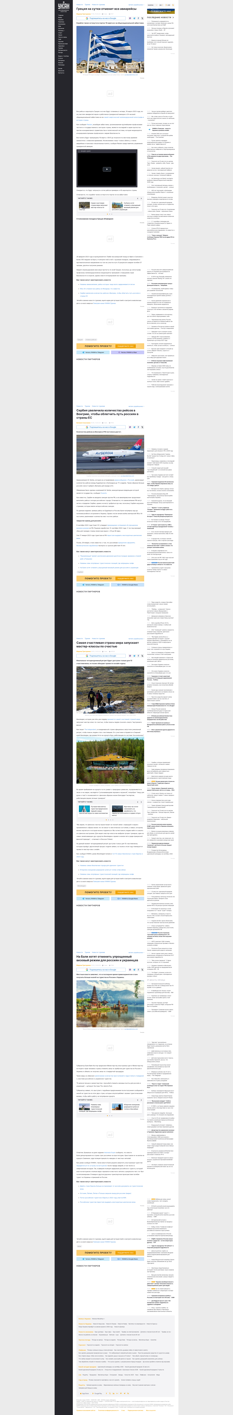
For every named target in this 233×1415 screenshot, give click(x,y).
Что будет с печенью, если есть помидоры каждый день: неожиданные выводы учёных (159, 974)
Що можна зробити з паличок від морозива (156, 1361)
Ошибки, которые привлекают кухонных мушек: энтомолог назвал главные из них (158, 764)
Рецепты (85, 1375)
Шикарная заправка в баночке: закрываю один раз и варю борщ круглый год (160, 617)
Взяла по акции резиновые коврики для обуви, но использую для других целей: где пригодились (160, 833)
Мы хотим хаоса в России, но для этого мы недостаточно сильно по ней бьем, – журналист (161, 118)
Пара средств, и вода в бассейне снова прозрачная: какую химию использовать (159, 604)
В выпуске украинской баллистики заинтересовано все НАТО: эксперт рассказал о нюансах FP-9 (160, 1152)
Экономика (61, 24)
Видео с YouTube (63, 56)
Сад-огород (83, 1380)
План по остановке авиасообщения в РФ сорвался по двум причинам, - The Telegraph (160, 156)
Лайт (59, 39)
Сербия (80, 572)
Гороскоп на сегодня (107, 1345)
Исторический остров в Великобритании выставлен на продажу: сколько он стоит (160, 1221)
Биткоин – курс (114, 1334)
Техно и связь (62, 37)
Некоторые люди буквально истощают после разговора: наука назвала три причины (160, 1269)
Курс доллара (99, 1332)
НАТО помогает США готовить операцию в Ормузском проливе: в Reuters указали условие (160, 943)
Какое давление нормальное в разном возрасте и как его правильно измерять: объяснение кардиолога (159, 302)
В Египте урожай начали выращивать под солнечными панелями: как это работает (161, 1207)
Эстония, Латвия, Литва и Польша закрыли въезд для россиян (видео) (105, 1193)
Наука (60, 35)
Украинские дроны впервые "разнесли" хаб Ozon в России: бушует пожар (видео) (159, 845)
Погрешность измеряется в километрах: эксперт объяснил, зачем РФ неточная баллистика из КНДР (160, 23)
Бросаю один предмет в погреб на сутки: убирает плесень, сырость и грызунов (160, 350)
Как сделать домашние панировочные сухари (93, 1353)
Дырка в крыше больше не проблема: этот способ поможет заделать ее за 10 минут (160, 42)
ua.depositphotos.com (131, 75)
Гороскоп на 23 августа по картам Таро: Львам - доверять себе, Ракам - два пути (160, 163)
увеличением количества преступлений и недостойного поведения (119, 1076)
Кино (136, 1375)
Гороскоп (82, 1345)
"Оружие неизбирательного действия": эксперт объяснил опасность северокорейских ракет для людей (160, 1283)
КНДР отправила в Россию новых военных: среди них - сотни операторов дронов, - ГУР (160, 1240)
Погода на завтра (97, 1340)
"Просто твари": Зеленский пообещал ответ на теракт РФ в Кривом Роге (160, 1085)
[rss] (128, 1393)
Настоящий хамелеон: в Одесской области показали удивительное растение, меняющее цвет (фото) (160, 659)
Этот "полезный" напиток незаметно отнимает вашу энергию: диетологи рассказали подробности (160, 631)
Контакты (61, 73)
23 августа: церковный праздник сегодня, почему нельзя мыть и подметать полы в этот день (160, 204)
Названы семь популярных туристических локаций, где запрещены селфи (107, 563)
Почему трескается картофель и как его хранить (104, 1380)
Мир (59, 26)
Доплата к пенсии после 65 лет (130, 1334)
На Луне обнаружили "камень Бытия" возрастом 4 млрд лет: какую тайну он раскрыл (161, 455)
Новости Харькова (99, 1324)
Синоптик (153, 1340)
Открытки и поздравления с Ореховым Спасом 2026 (121, 1369)
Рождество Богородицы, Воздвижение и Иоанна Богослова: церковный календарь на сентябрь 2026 (160, 852)
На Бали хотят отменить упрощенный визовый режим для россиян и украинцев (109, 568)
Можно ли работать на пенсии (88, 1334)
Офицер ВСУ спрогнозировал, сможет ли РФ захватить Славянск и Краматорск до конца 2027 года (158, 338)
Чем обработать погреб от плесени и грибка (92, 1361)
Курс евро (108, 1332)
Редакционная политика (135, 1410)
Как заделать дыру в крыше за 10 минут (118, 1356)
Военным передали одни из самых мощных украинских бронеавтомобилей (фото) (160, 1159)
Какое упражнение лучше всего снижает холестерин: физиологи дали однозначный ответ (159, 886)
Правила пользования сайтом (85, 1410)
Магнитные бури (144, 1340)
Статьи (60, 58)
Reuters (89, 124)
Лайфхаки (82, 1350)
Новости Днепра (119, 1326)
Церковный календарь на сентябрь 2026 (110, 1367)
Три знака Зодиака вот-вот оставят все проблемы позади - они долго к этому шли (160, 476)
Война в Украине (85, 1319)
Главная (60, 15)
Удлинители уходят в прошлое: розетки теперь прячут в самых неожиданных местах (159, 569)
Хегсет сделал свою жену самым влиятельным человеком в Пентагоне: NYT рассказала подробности (160, 955)
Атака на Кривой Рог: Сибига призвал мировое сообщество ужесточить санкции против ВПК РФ (160, 927)
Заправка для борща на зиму (88, 1388)
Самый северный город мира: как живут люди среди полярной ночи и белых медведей (160, 1145)
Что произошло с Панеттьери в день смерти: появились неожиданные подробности (160, 374)
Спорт (60, 33)
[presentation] (137, 198)
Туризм (60, 48)
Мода (158, 1375)
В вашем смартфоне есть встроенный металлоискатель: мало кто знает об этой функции (159, 552)
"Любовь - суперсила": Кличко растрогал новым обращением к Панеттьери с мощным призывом (158, 611)
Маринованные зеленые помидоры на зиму (117, 1385)
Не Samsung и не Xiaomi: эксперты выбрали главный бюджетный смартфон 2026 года (160, 180)
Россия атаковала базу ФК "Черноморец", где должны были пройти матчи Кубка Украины (159, 495)
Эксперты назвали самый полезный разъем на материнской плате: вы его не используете (160, 1166)
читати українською (135, 5)
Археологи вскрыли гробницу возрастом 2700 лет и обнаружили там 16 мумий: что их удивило (160, 985)
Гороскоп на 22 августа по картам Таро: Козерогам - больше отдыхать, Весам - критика (160, 812)
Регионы (61, 30)
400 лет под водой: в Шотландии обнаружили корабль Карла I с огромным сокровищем (160, 192)
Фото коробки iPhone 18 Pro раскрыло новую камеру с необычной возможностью (159, 624)
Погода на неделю (110, 1340)
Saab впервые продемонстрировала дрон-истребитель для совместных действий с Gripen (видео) (160, 771)
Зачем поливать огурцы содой (130, 1380)
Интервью (61, 60)
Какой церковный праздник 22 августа (137, 1367)
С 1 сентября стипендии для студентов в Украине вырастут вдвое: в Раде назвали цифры (159, 223)
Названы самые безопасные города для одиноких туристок (102, 865)
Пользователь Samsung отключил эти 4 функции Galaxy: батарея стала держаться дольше (161, 898)
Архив (60, 68)
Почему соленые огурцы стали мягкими (100, 1350)
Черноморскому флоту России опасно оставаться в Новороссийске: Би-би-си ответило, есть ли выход (160, 321)
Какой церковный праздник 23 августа (91, 1369)
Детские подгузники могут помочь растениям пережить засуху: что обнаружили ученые (160, 1059)
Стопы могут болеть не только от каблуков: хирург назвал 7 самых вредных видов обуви (160, 795)
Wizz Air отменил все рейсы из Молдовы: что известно (100, 289)
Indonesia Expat (109, 1152)
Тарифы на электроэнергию (130, 1332)
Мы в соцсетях (151, 1410)
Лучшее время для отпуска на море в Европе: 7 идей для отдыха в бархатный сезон (160, 783)
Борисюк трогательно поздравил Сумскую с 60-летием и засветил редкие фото (160, 309)
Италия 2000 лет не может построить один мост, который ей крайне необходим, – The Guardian (160, 135)
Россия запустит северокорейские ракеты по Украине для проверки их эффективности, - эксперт (160, 271)
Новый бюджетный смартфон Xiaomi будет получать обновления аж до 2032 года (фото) (160, 1261)
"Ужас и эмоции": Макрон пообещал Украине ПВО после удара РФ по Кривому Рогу (160, 237)
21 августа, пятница (156, 980)
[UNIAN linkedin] (113, 1393)
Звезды (120, 1375)
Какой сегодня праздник (87, 1367)
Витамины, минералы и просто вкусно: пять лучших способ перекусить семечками (159, 915)
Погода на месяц (132, 1340)
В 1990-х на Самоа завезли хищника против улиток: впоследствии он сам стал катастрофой (160, 1107)
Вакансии (61, 70)
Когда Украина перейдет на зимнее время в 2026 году (96, 1326)
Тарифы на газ (166, 1332)
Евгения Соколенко (83, 423)
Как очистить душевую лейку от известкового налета (131, 1350)
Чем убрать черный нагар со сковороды (145, 1356)
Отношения (113, 1375)
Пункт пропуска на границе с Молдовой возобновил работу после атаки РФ (161, 724)
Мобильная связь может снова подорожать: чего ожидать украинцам (159, 1201)
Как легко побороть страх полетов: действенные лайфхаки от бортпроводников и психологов (161, 149)
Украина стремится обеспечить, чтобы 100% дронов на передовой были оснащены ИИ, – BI (159, 967)
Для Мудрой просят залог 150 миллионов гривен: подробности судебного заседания (159, 1302)
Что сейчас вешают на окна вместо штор (91, 1359)
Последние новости (159, 17)
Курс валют (116, 1332)
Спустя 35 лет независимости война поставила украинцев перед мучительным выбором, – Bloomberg (160, 1119)
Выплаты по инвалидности (137, 1324)
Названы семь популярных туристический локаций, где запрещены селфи (107, 874)
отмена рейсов (91, 340)
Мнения (60, 62)
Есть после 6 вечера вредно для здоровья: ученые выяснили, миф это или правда (160, 533)
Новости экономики (86, 1332)
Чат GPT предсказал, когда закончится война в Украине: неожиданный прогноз (160, 35)
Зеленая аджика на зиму (94, 1385)
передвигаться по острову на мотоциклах (91, 1166)
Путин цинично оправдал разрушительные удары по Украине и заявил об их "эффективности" (159, 142)
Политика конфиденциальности (108, 1410)
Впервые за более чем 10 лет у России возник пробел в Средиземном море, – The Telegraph (159, 1073)
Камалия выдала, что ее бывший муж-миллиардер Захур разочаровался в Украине (160, 502)
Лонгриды (61, 65)
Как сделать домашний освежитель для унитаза (147, 1359)
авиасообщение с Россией (124, 480)
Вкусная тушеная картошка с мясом (144, 1385)
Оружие (60, 41)
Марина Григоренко (83, 14)
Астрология (151, 1375)
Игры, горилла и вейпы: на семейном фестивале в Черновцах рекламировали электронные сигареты (159, 1309)
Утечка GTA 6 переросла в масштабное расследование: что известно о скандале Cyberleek (161, 230)
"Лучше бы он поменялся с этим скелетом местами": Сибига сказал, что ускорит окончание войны (160, 545)
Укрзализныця (103, 1334)
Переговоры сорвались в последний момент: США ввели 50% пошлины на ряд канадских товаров (160, 462)
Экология (61, 28)
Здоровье (61, 46)
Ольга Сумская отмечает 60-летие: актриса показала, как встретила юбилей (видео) (160, 684)
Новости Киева (122, 1324)
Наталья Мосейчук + (98, 1318)
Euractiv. (104, 493)
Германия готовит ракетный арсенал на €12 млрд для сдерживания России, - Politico (159, 678)
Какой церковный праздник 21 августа (152, 1369)
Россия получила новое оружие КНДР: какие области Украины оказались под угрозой (160, 826)
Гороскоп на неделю (93, 1345)
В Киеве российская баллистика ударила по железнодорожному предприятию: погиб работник (159, 717)
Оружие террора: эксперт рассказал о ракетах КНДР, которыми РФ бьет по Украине (160, 1004)
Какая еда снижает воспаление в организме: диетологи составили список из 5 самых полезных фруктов (160, 691)
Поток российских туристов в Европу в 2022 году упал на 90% (103, 1198)
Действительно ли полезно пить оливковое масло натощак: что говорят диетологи (159, 1052)
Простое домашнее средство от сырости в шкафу (153, 1353)
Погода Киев (121, 1340)
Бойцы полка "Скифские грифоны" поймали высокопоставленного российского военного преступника (160, 1228)
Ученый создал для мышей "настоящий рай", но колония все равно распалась (159, 469)
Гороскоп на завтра (122, 1345)
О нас (123, 1410)
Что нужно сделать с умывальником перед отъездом (124, 1361)
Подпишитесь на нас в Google (103, 18)
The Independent (90, 729)
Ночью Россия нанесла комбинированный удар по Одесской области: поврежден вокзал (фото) (158, 710)
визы (79, 1246)
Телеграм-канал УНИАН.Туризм (104, 303)
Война (60, 17)
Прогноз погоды (84, 1340)
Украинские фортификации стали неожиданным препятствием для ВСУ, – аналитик (159, 295)
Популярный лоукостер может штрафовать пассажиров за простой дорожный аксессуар (159, 1066)
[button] (107, 1115)
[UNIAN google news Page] (117, 1393)
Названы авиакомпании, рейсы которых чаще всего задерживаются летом (107, 284)
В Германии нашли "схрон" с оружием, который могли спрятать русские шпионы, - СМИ (160, 1214)
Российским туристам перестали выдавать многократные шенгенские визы (108, 1202)
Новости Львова (111, 1324)
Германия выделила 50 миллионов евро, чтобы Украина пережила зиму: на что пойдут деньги (160, 483)
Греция (80, 340)
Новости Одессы (152, 1324)
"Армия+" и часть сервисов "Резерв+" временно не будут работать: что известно (160, 509)
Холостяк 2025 (129, 1375)
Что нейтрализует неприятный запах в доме (123, 1353)
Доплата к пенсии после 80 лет (150, 1332)
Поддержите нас (161, 11)
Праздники (93, 1375)
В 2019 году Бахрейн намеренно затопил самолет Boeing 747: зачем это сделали (159, 278)
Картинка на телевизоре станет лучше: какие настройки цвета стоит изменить (159, 997)
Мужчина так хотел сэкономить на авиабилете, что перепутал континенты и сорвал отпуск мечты (126, 811)
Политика (61, 22)
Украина (60, 19)
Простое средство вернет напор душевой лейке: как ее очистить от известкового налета (159, 698)
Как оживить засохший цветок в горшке (118, 1359)
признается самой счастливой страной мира (123, 719)
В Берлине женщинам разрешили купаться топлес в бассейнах (103, 870)
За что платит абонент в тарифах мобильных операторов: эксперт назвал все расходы (160, 1290)
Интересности (62, 50)
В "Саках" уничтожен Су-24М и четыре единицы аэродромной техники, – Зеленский (160, 526)
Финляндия (82, 886)
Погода (60, 52)
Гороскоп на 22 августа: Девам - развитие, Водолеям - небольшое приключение (159, 819)
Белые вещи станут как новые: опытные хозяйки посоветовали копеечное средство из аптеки (160, 216)
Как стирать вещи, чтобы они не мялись (91, 1356)
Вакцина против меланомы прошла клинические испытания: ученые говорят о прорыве (160, 1276)
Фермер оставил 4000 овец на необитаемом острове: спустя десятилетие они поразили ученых (160, 367)
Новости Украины (85, 1324)
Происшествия (63, 43)
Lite (80, 1375)
